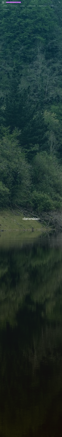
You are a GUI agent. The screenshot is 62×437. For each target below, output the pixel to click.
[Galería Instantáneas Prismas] (3, 2)
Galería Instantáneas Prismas (13, 2)
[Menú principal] (59, 2)
